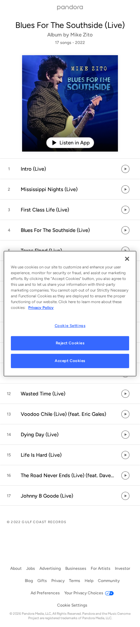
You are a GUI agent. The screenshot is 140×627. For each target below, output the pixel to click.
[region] (69, 313)
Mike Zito (81, 35)
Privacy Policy (41, 307)
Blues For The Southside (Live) (70, 25)
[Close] (127, 258)
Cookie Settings (70, 325)
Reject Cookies (70, 343)
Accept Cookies (70, 360)
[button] (70, 169)
